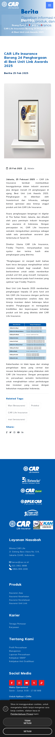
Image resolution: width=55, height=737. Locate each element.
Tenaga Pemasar (17, 624)
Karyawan (14, 627)
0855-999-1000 (20, 569)
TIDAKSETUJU (28, 722)
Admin (30, 168)
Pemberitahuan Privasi (22, 714)
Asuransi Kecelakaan (19, 600)
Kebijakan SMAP (17, 658)
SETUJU (28, 731)
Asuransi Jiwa (16, 593)
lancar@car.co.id (20, 562)
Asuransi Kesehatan (19, 596)
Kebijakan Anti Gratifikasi (21, 661)
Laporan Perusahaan (19, 654)
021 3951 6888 (19, 565)
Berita (35, 25)
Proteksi (35, 405)
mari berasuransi (16, 419)
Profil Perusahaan (18, 647)
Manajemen (15, 651)
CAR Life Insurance (17, 412)
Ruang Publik (19, 25)
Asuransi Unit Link (18, 603)
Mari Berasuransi (16, 405)
